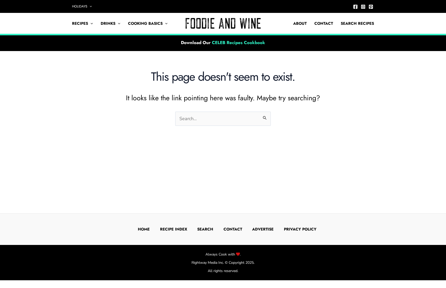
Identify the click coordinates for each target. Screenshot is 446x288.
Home (144, 229)
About (300, 23)
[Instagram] (363, 6)
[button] (89, 6)
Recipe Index (173, 229)
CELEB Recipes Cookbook (238, 42)
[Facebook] (355, 6)
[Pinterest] (371, 6)
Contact (323, 23)
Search (205, 229)
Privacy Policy (300, 229)
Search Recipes (357, 23)
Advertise (263, 229)
